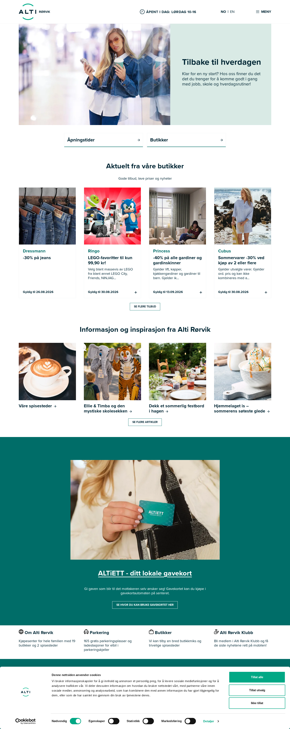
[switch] (113, 721)
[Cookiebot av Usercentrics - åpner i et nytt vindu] (25, 721)
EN (232, 12)
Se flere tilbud (145, 306)
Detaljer (208, 721)
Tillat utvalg (257, 690)
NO (223, 12)
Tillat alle (257, 677)
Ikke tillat (257, 703)
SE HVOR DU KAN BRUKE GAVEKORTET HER (145, 605)
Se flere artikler (145, 422)
